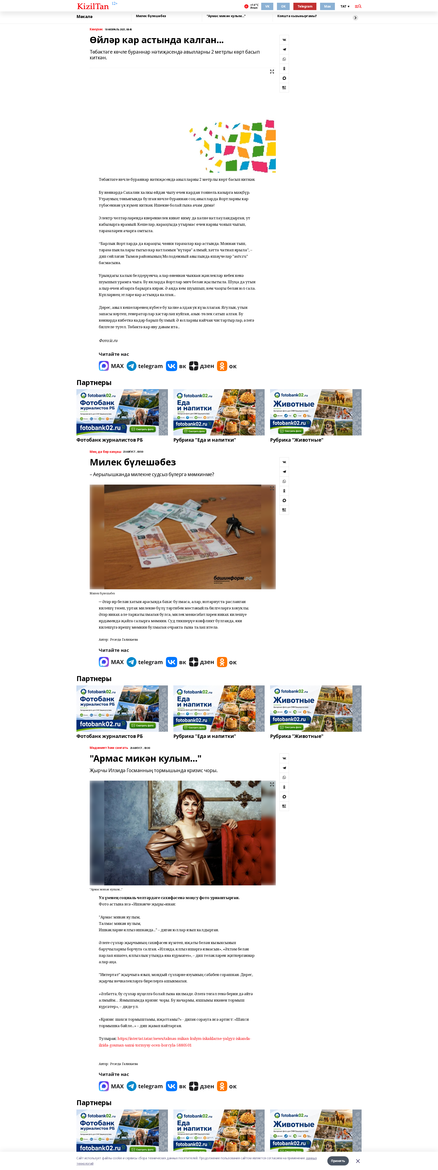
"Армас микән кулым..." (226, 16)
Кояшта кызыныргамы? (297, 16)
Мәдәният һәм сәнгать (109, 748)
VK (267, 6)
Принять (338, 1161)
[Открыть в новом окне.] (111, 366)
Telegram (305, 6)
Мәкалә (84, 16)
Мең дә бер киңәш (105, 452)
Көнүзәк (96, 29)
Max (327, 6)
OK (283, 6)
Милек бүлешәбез (151, 16)
